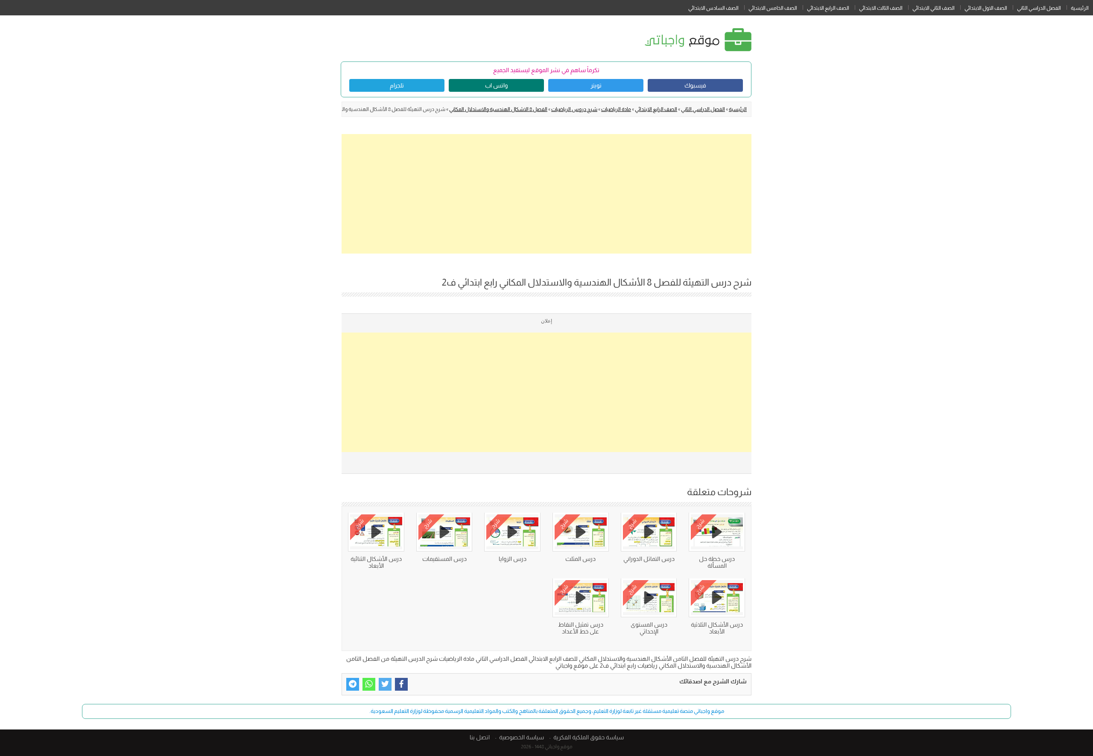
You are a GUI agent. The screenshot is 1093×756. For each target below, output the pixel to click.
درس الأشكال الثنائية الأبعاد (376, 562)
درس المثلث (580, 558)
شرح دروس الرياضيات (574, 109)
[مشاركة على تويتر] (385, 684)
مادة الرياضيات (616, 109)
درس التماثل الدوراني (649, 558)
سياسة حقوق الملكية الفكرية (588, 737)
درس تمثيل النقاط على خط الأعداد (580, 628)
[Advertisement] (546, 194)
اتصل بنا (480, 737)
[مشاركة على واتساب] (368, 684)
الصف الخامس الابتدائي (772, 8)
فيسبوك (695, 85)
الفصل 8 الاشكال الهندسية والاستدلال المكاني (498, 109)
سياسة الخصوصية (521, 737)
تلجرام (397, 85)
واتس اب (496, 85)
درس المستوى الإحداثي (649, 628)
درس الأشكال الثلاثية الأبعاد (717, 628)
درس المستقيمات (444, 558)
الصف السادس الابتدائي (713, 8)
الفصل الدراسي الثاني (1039, 8)
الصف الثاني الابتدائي (933, 8)
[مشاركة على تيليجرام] (352, 684)
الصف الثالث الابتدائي (881, 8)
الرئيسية (1080, 8)
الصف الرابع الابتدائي (828, 8)
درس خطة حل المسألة (717, 562)
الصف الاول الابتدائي (985, 8)
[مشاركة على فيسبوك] (401, 684)
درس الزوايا (512, 558)
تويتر (596, 85)
